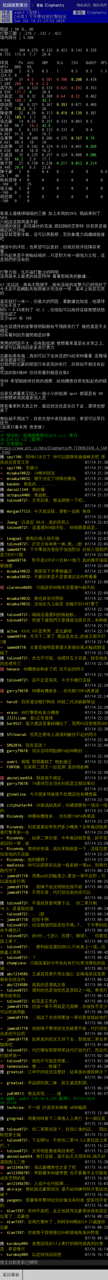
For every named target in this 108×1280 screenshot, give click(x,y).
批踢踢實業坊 (15, 5)
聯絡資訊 (83, 5)
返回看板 (11, 1274)
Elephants (50, 5)
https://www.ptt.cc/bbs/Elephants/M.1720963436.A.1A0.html (53, 450)
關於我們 (100, 5)
